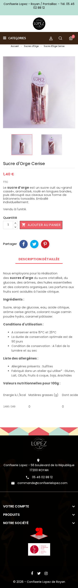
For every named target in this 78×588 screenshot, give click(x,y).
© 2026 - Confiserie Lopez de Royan (39, 582)
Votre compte (16, 506)
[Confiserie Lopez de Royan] (39, 444)
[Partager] (23, 244)
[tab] (39, 265)
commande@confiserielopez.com (42, 483)
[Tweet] (34, 244)
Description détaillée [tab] (39, 259)
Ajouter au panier (41, 224)
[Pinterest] (45, 244)
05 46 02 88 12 (42, 477)
